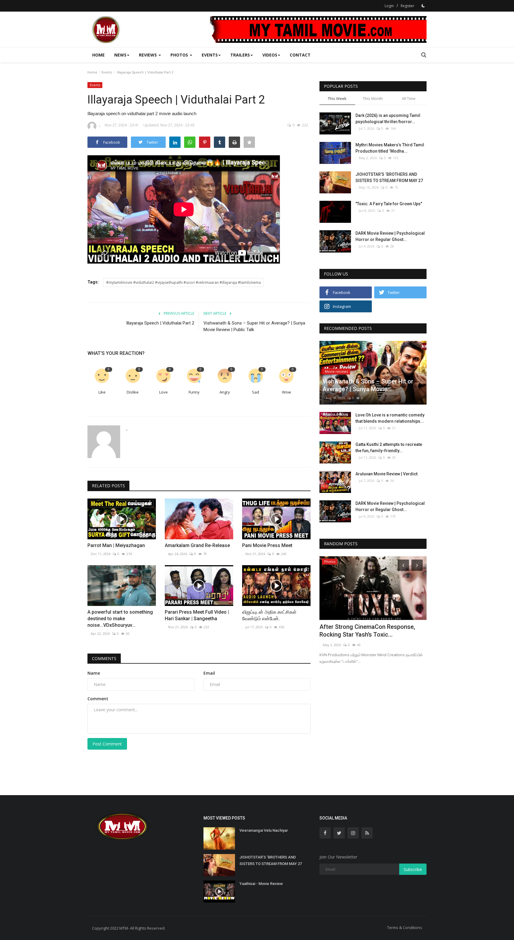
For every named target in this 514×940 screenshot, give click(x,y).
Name (93, 673)
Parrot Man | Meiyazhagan (116, 545)
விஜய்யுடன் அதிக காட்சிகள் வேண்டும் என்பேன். (269, 615)
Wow (286, 392)
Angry (225, 392)
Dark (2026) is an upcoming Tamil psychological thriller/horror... (387, 118)
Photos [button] (179, 55)
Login (389, 5)
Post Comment (107, 744)
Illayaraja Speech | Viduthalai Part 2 (160, 323)
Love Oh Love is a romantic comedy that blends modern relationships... (389, 418)
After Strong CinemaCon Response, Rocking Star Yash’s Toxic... (367, 630)
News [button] (120, 55)
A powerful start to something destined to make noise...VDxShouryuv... (120, 618)
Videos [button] (269, 55)
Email (209, 673)
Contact (300, 55)
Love (163, 392)
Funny (194, 392)
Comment (97, 698)
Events (106, 72)
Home (98, 55)
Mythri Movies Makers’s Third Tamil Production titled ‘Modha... (389, 147)
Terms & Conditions (404, 927)
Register (407, 5)
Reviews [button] (148, 55)
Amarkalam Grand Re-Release (197, 545)
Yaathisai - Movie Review (261, 883)
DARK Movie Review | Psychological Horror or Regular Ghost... (390, 236)
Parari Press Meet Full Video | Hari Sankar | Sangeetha (197, 615)
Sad (255, 392)
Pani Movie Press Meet (267, 545)
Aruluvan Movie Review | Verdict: (387, 473)
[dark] (423, 5)
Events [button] (210, 55)
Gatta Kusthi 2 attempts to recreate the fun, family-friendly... (388, 447)
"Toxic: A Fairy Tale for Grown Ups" (388, 203)
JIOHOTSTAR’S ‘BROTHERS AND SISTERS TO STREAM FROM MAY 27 (389, 177)
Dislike (133, 392)
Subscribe (413, 869)
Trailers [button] (240, 55)
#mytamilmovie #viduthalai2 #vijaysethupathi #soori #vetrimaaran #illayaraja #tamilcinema (183, 282)
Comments (104, 658)
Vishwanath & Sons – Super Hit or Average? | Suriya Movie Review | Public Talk (254, 326)
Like (102, 392)
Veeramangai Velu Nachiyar (263, 830)
